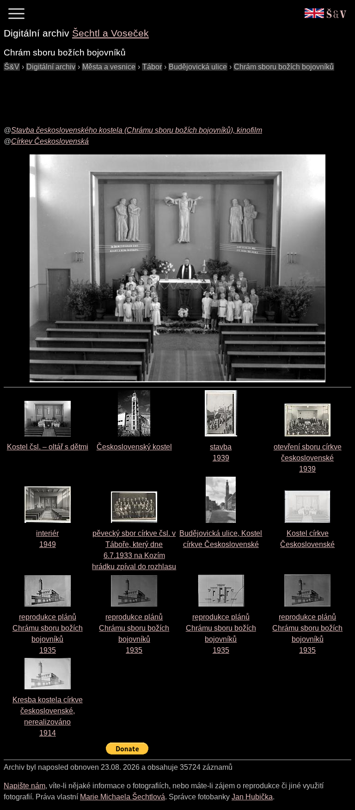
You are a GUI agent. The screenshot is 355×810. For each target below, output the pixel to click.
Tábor (152, 67)
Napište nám (24, 786)
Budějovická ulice (198, 67)
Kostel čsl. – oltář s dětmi (47, 447)
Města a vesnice (108, 67)
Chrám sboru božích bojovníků (284, 67)
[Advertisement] (172, 93)
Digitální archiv (50, 67)
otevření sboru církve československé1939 (308, 458)
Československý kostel (134, 447)
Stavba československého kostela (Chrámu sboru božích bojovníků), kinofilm (136, 130)
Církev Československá (50, 141)
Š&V (11, 67)
